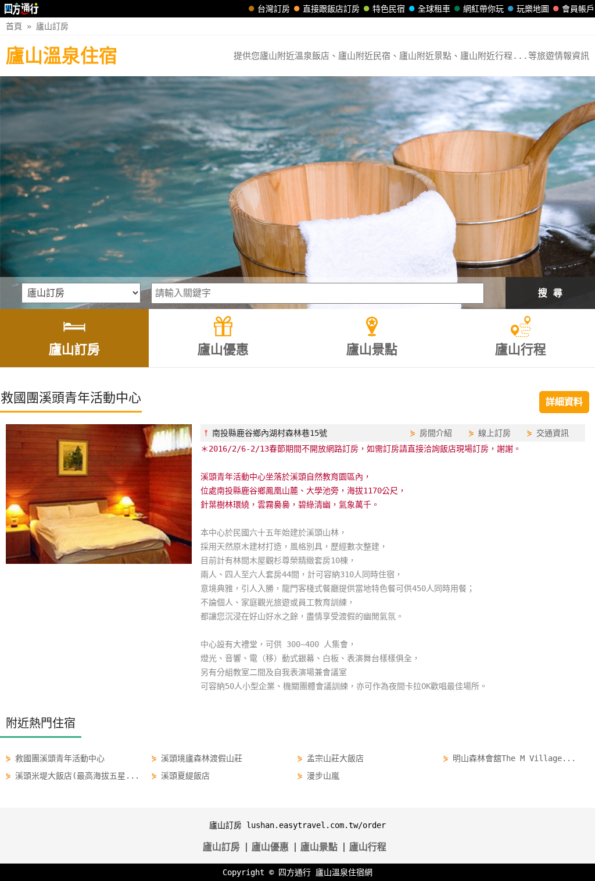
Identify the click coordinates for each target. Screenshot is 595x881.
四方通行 (294, 872)
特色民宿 (388, 8)
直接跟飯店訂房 (331, 8)
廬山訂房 (52, 26)
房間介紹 (436, 433)
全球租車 (434, 8)
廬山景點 (319, 846)
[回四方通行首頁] (22, 8)
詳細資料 (564, 401)
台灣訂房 (273, 8)
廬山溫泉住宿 (61, 56)
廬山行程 (367, 846)
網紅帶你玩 (483, 8)
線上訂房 (494, 433)
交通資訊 (552, 433)
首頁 (14, 26)
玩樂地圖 (533, 8)
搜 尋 (550, 293)
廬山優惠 (270, 846)
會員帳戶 (578, 8)
